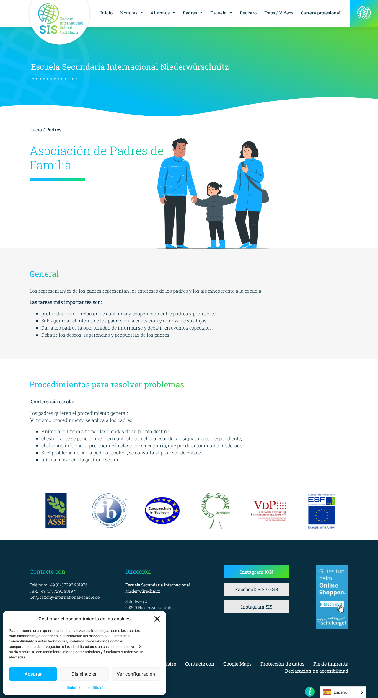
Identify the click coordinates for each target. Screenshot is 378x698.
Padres (190, 13)
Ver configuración (136, 674)
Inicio (106, 13)
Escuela (218, 13)
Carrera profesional (320, 13)
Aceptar (33, 674)
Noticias (128, 13)
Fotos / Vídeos (278, 13)
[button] (157, 619)
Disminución (84, 674)
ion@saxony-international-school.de (65, 597)
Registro (248, 13)
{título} (71, 687)
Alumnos (160, 13)
